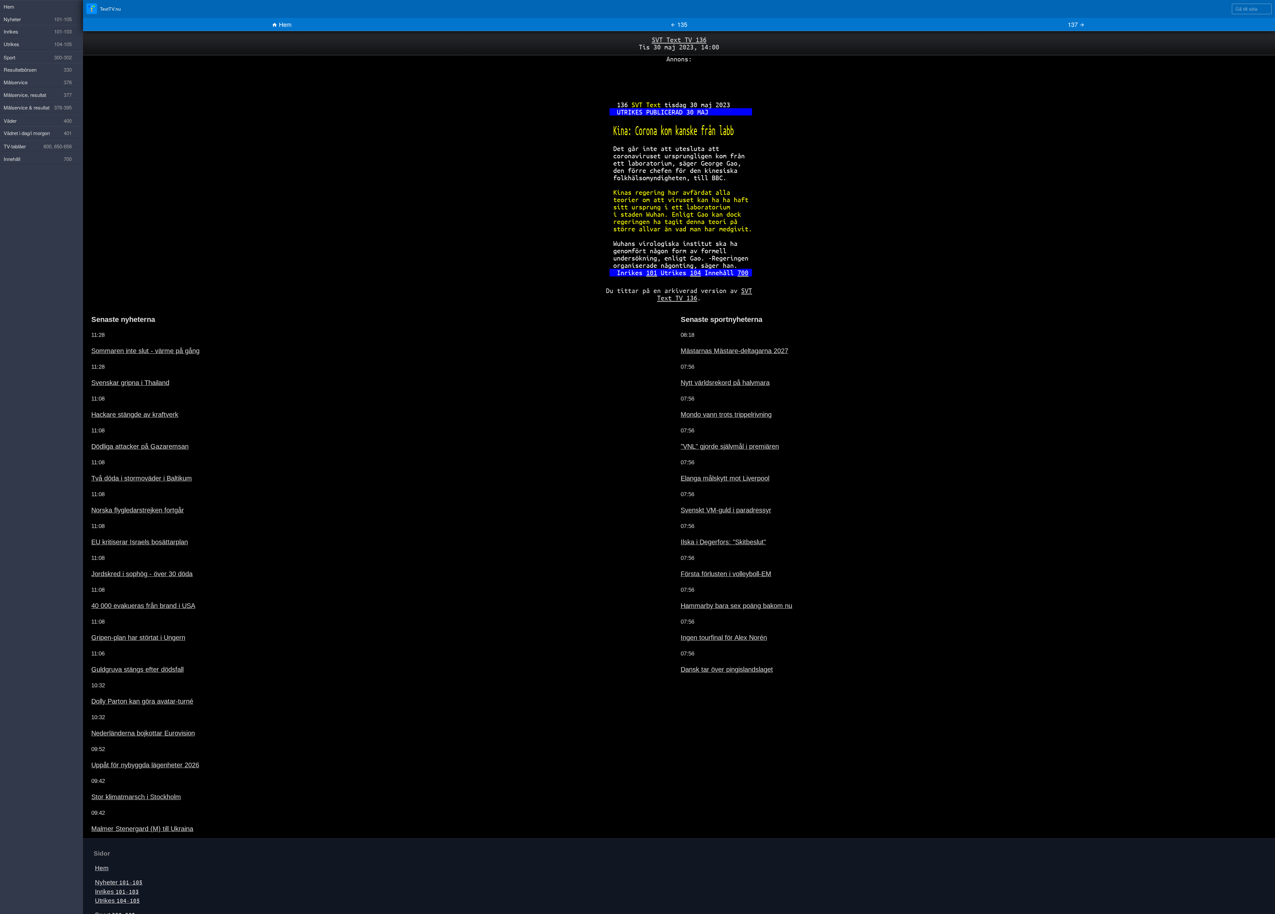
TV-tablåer (38, 146)
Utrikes (115, 879)
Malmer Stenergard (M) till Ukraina (131, 807)
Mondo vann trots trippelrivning (716, 393)
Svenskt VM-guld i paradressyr (716, 489)
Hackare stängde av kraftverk (125, 393)
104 (692, 255)
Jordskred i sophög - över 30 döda (131, 553)
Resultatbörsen (119, 902)
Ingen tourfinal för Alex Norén (714, 616)
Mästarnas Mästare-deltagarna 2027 (723, 330)
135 (681, 24)
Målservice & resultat (38, 107)
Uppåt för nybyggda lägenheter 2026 (134, 744)
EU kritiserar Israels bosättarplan (129, 521)
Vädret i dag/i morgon (38, 132)
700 (731, 255)
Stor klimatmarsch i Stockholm (126, 776)
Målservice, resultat (38, 94)
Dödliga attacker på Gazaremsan (130, 425)
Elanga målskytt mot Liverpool (716, 457)
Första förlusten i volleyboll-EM (716, 553)
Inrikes (114, 870)
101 (656, 255)
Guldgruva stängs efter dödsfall (127, 648)
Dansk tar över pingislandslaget (717, 648)
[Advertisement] (679, 77)
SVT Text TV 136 (679, 39)
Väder (38, 120)
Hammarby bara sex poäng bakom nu (725, 584)
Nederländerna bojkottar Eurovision (132, 712)
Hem (284, 24)
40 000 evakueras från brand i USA (132, 584)
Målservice (38, 82)
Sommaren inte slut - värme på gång (134, 330)
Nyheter (116, 861)
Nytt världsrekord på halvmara (716, 361)
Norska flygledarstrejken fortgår (127, 489)
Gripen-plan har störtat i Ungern (128, 616)
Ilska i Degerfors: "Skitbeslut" (714, 521)
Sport (113, 893)
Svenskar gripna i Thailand (122, 361)
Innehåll (38, 158)
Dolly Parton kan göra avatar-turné (131, 680)
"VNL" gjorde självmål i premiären (719, 425)
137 (1073, 24)
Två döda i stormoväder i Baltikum (131, 457)
